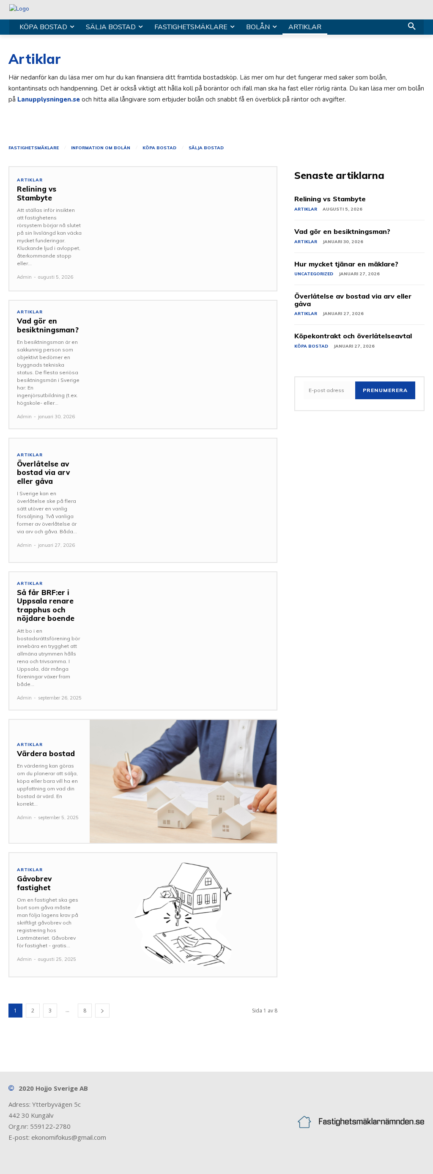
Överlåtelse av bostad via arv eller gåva (43, 472)
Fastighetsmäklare (33, 148)
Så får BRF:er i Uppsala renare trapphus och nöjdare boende (45, 605)
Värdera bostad (46, 753)
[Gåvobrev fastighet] (183, 915)
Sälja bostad (206, 148)
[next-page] (102, 1011)
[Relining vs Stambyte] (183, 229)
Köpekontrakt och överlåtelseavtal (353, 336)
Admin (24, 277)
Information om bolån (100, 148)
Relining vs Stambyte (36, 193)
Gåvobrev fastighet (34, 882)
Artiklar (29, 180)
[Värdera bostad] (183, 781)
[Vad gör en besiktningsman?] (183, 362)
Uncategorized (313, 274)
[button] (411, 27)
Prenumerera (385, 390)
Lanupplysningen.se (48, 99)
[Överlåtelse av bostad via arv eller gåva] (183, 500)
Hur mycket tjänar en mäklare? (346, 264)
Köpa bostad (159, 148)
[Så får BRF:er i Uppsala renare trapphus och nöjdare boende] (183, 634)
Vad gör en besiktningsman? (48, 325)
